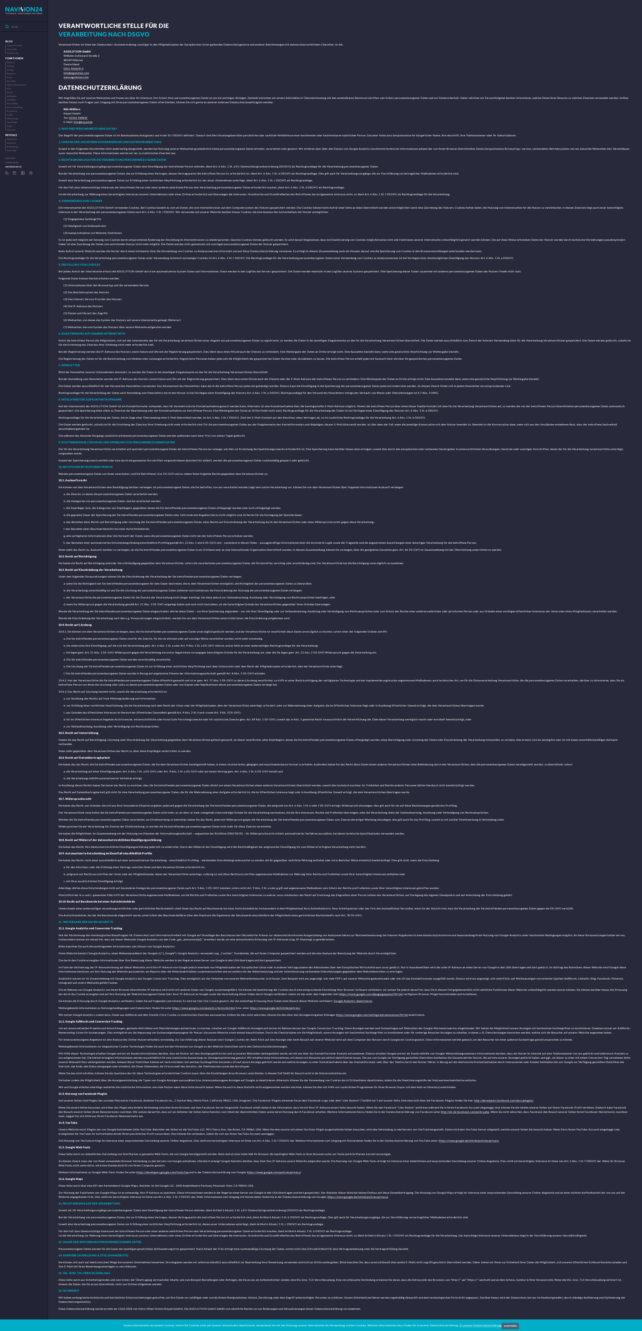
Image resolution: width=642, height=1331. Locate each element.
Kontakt (10, 158)
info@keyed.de (83, 121)
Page (9, 126)
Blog (9, 41)
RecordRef (12, 103)
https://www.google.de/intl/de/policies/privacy (469, 1140)
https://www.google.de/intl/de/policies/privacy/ (358, 1196)
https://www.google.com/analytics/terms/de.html (203, 1007)
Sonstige (12, 150)
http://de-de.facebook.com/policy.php (465, 1111)
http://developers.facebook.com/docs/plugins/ (503, 1100)
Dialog (10, 66)
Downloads (13, 53)
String (10, 70)
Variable (11, 81)
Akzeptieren (510, 1326)
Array (10, 92)
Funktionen (14, 58)
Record (11, 62)
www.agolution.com (76, 77)
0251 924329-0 (73, 68)
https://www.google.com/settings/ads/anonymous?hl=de (372, 1014)
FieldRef (11, 100)
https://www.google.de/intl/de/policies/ (275, 1007)
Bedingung (12, 147)
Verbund (11, 143)
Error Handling (15, 107)
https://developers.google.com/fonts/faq (162, 1172)
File (9, 88)
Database (12, 111)
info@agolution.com (76, 72)
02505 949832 (78, 117)
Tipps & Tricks (14, 45)
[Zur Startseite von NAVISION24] (23, 10)
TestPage (12, 122)
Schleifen (12, 139)
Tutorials (12, 49)
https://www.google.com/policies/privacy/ (274, 1172)
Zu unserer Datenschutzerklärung (480, 1325)
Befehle (11, 135)
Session (11, 130)
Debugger (12, 96)
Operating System (16, 85)
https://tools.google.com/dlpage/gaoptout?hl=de (371, 994)
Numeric (11, 73)
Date (9, 77)
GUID (10, 115)
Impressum (12, 162)
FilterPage (12, 118)
